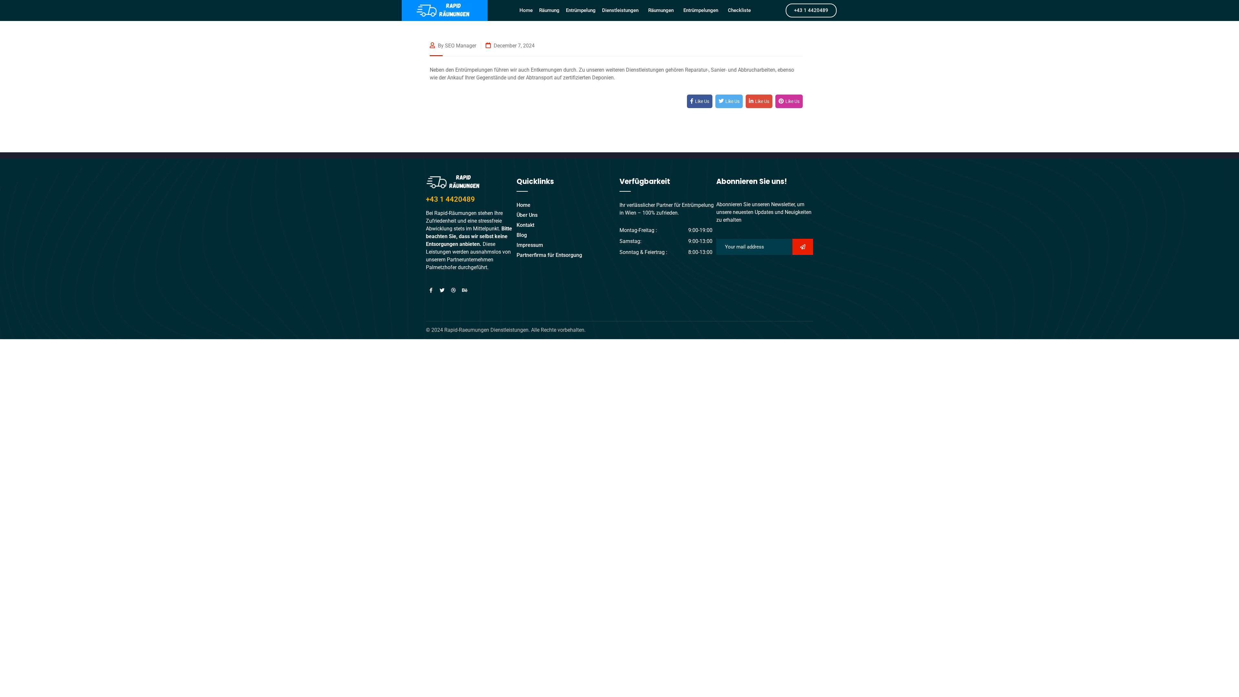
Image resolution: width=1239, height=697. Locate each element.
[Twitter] (442, 290)
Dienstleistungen (620, 10)
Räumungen (661, 10)
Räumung (549, 10)
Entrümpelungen (700, 10)
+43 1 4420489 (450, 199)
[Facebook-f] (431, 290)
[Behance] (464, 290)
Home (526, 10)
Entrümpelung (581, 10)
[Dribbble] (453, 290)
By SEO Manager (456, 46)
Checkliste (739, 10)
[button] (622, 10)
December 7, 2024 (513, 46)
